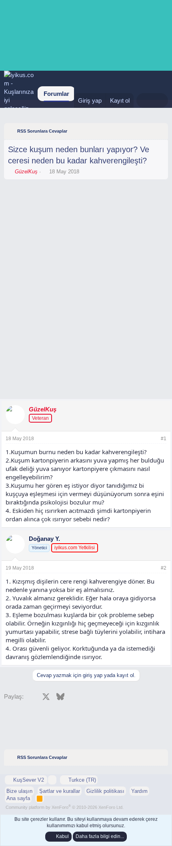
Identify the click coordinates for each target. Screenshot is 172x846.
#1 (163, 438)
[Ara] (160, 100)
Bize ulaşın (19, 791)
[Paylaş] (153, 438)
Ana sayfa (18, 798)
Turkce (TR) (81, 780)
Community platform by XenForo (65, 807)
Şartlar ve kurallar (59, 791)
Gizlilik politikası (105, 791)
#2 (163, 568)
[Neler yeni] (144, 100)
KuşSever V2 (29, 780)
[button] (52, 779)
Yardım (139, 791)
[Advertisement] (86, 205)
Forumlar (56, 93)
